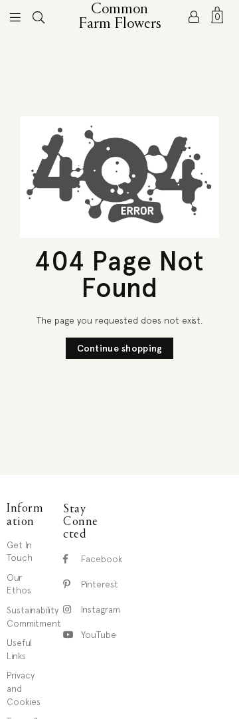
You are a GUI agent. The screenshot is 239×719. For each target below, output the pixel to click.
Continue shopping (120, 348)
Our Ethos (19, 584)
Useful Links (19, 649)
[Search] (38, 17)
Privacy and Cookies (23, 688)
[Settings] (194, 17)
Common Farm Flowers (120, 16)
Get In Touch (20, 552)
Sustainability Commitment (34, 617)
